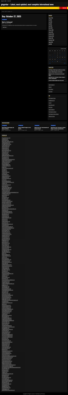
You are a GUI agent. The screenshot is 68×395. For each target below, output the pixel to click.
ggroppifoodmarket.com (6, 188)
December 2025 (51, 34)
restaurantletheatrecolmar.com (8, 182)
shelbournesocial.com (6, 161)
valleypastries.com (5, 177)
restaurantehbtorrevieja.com (7, 366)
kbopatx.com (4, 196)
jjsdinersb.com (5, 349)
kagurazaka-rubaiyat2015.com (7, 141)
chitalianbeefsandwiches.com (7, 289)
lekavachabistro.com (6, 243)
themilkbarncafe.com (6, 269)
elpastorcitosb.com (5, 146)
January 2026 (51, 32)
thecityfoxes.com (5, 198)
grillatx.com (4, 253)
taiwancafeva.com (5, 151)
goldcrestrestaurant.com (6, 362)
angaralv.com (4, 170)
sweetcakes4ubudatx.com (7, 262)
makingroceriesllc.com (6, 193)
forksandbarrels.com (6, 231)
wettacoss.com (5, 218)
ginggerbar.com (5, 284)
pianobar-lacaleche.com (6, 202)
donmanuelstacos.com (6, 296)
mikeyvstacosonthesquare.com (8, 205)
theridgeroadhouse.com (6, 144)
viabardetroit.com (5, 215)
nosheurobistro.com (6, 145)
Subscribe (64, 8)
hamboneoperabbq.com (6, 383)
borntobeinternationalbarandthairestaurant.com (11, 367)
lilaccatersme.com (5, 156)
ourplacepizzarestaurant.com (7, 373)
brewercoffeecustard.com (7, 160)
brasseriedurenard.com (6, 178)
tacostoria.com (5, 220)
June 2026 (50, 22)
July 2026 (50, 20)
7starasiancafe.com (5, 172)
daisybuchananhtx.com (6, 206)
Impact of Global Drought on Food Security (55, 71)
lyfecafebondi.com (5, 213)
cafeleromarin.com (5, 267)
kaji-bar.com (4, 303)
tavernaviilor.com (5, 291)
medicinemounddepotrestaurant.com (9, 355)
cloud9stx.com (4, 276)
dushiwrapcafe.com (5, 236)
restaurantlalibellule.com (6, 353)
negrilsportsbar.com (6, 235)
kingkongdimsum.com (6, 298)
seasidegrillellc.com (5, 328)
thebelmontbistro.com (6, 232)
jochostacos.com (5, 338)
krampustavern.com (6, 344)
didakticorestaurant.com (6, 363)
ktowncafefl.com (5, 263)
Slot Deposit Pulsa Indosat (54, 114)
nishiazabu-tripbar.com (6, 229)
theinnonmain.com (5, 149)
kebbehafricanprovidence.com (7, 155)
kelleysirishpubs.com (6, 343)
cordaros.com (4, 173)
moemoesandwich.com (6, 347)
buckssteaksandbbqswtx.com (7, 308)
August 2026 (51, 18)
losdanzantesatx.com (6, 221)
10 (59, 55)
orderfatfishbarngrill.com (6, 317)
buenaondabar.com (5, 230)
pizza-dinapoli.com (5, 163)
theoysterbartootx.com (6, 305)
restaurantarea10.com (6, 175)
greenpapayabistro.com (6, 288)
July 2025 (50, 44)
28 (52, 61)
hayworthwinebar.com (6, 331)
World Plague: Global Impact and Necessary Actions (57, 69)
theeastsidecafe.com (6, 312)
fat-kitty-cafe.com (5, 369)
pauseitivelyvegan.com (6, 387)
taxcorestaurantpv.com (6, 340)
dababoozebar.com (5, 345)
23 (57, 59)
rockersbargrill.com (5, 268)
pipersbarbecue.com (6, 239)
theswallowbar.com (5, 286)
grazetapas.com (5, 278)
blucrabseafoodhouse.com (7, 265)
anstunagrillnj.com (5, 378)
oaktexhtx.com (5, 314)
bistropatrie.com (5, 207)
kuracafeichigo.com (5, 368)
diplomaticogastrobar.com (7, 381)
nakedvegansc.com (5, 388)
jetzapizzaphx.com (5, 374)
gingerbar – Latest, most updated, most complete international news (27, 4)
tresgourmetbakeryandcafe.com (8, 283)
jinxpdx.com (4, 167)
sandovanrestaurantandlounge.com (9, 364)
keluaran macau (52, 116)
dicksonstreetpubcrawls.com (7, 226)
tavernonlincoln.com (6, 348)
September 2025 (51, 40)
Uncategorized (4, 19)
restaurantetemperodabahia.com (8, 279)
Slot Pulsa (50, 107)
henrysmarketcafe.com (6, 180)
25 (62, 59)
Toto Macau (51, 89)
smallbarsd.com (5, 139)
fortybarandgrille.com (6, 164)
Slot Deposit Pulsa (52, 98)
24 (59, 59)
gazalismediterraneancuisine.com (8, 390)
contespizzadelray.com (6, 165)
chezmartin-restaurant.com (7, 201)
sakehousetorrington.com (7, 187)
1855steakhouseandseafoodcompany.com (10, 300)
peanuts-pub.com (5, 258)
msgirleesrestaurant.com (6, 264)
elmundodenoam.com (6, 137)
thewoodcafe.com (5, 147)
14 (52, 57)
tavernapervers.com (6, 281)
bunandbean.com (5, 174)
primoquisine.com (5, 197)
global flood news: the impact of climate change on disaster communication (58, 128)
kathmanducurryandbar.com (7, 295)
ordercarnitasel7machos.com (7, 168)
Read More (5, 27)
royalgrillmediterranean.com (7, 329)
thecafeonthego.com (6, 237)
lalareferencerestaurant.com (7, 357)
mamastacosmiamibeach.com (7, 273)
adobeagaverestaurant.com (7, 350)
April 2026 (50, 26)
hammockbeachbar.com (6, 259)
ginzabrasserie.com (5, 272)
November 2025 (51, 36)
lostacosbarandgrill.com (6, 246)
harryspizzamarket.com (6, 377)
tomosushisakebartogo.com (7, 379)
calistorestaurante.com (6, 184)
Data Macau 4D (51, 105)
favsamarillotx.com (5, 339)
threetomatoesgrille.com (6, 297)
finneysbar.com (5, 270)
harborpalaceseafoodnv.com (7, 224)
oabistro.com (4, 257)
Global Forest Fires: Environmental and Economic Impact (41, 128)
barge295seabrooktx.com (7, 319)
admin (3, 23)
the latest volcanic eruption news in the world (56, 80)
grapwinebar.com (5, 241)
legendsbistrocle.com (6, 260)
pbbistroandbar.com (6, 254)
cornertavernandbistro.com (7, 336)
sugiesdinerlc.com (5, 274)
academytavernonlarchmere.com (8, 326)
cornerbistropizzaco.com (6, 234)
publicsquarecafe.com (6, 293)
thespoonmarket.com (6, 189)
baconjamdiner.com (6, 333)
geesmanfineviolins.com (6, 150)
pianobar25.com (5, 222)
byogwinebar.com (5, 240)
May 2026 (50, 24)
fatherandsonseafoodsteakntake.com (9, 208)
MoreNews (38, 393)
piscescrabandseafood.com (7, 341)
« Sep (50, 63)
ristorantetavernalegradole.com (8, 227)
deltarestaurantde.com (6, 359)
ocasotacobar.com (5, 216)
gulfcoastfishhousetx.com (7, 315)
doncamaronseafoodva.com (7, 335)
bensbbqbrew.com (5, 385)
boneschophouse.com (6, 199)
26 (64, 59)
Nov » (65, 63)
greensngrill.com (5, 186)
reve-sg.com (4, 169)
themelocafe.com (5, 371)
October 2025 (51, 38)
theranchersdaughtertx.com (7, 334)
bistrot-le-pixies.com (6, 277)
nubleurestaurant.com (6, 352)
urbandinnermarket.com (6, 249)
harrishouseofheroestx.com (7, 212)
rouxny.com (4, 179)
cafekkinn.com (4, 372)
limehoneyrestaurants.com (7, 361)
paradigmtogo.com (5, 250)
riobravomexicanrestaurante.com (8, 159)
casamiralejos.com (5, 194)
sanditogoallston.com (6, 142)
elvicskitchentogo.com (6, 251)
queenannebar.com (5, 321)
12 (64, 55)
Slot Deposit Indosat (52, 111)
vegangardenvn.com (6, 386)
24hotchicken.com (5, 140)
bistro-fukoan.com (5, 244)
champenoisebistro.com (6, 306)
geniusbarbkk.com (5, 316)
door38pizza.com (5, 376)
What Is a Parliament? (7, 22)
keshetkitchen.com (5, 382)
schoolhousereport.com (6, 203)
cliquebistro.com (5, 210)
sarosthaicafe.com (5, 330)
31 (59, 61)
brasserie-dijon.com (6, 322)
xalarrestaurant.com (6, 354)
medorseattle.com (5, 245)
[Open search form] (58, 8)
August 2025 (51, 42)
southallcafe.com (5, 301)
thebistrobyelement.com (6, 217)
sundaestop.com (5, 153)
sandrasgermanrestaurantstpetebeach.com (10, 192)
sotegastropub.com (5, 282)
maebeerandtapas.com (6, 307)
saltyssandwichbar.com (6, 255)
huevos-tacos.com (5, 248)
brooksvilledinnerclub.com (7, 211)
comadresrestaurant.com (7, 358)
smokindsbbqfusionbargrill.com (8, 320)
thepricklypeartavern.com (7, 310)
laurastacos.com (5, 292)
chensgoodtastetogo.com (7, 325)
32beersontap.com (5, 154)
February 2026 (51, 30)
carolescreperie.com (6, 191)
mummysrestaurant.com (6, 311)
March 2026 (51, 28)
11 (62, 55)
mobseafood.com (5, 225)
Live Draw (50, 91)
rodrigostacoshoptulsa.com (7, 302)
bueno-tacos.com (5, 324)
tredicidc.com (4, 183)
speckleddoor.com (5, 158)
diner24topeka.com (5, 287)
